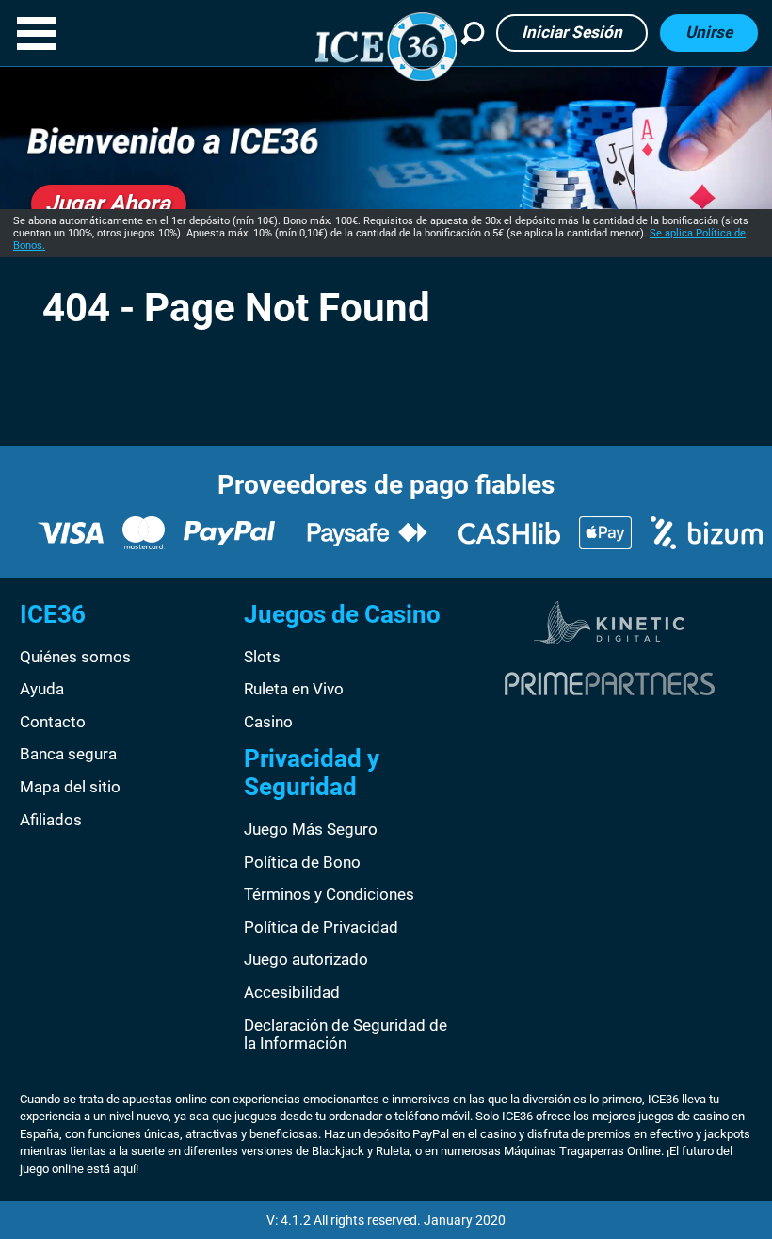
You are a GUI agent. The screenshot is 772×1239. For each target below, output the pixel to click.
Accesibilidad (292, 992)
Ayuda (42, 688)
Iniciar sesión (572, 32)
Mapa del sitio (70, 786)
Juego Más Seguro (311, 829)
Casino (268, 721)
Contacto (53, 721)
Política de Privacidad (321, 927)
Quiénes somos (75, 656)
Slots (262, 656)
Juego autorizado (306, 959)
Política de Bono (302, 862)
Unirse (708, 32)
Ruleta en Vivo (294, 688)
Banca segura (68, 753)
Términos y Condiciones (329, 894)
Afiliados (51, 819)
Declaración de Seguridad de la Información (345, 1034)
